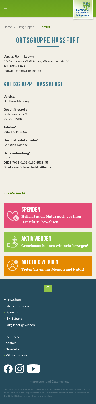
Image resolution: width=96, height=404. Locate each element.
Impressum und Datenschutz (48, 381)
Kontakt (11, 343)
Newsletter (13, 349)
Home (8, 27)
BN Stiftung (14, 318)
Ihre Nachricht (14, 193)
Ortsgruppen (26, 27)
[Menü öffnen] (5, 8)
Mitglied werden (17, 306)
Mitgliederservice (17, 355)
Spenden (12, 312)
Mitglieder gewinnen (20, 325)
